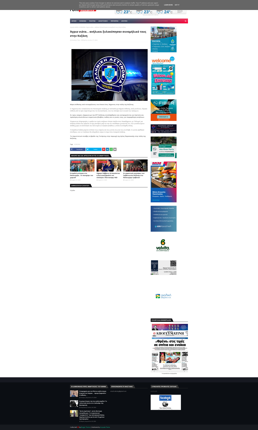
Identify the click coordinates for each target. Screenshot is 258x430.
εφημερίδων (174, 373)
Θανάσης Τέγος (75, 40)
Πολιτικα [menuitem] (92, 21)
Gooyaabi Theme (105, 427)
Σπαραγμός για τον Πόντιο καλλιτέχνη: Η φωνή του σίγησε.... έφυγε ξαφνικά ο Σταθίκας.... (92, 393)
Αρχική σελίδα (74, 27)
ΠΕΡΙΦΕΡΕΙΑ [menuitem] (114, 21)
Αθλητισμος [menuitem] (103, 21)
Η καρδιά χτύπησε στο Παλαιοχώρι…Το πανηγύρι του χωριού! (81, 175)
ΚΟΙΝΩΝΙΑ (82, 27)
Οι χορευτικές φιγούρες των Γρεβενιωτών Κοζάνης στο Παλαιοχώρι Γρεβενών (134, 175)
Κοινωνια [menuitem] (82, 21)
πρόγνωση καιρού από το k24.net (150, 14)
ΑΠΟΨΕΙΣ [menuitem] (124, 21)
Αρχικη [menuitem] (74, 21)
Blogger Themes (85, 427)
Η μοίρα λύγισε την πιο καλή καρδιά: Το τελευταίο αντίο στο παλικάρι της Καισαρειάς (93, 403)
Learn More (168, 5)
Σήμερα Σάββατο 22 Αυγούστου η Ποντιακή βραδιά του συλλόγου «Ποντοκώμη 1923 (108, 175)
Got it (177, 5)
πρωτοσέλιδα (166, 373)
